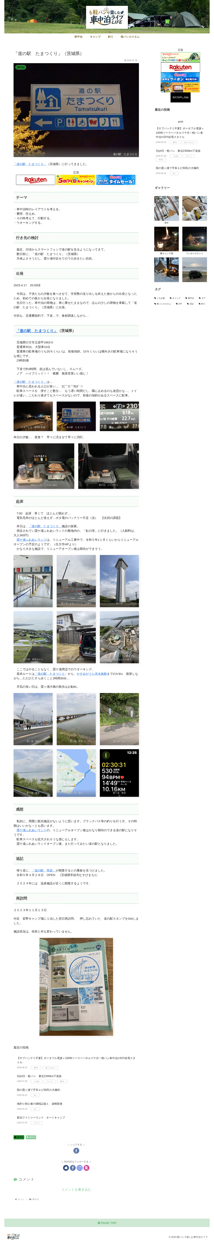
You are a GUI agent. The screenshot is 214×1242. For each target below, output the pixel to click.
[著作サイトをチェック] (66, 1168)
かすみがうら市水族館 (92, 673)
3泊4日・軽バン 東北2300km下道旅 (39, 1076)
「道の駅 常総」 (44, 870)
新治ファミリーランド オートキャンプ (41, 1117)
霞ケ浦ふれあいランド (32, 539)
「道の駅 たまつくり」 (30, 164)
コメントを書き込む (76, 1189)
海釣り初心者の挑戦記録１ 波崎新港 (39, 1103)
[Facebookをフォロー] (73, 1168)
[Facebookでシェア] (76, 1151)
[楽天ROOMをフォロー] (86, 1168)
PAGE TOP (108, 1223)
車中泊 (20, 1137)
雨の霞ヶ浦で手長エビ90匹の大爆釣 (38, 1089)
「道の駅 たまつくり (50, 673)
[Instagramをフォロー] (80, 1168)
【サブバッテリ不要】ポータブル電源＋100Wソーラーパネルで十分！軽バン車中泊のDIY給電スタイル (180, 132)
